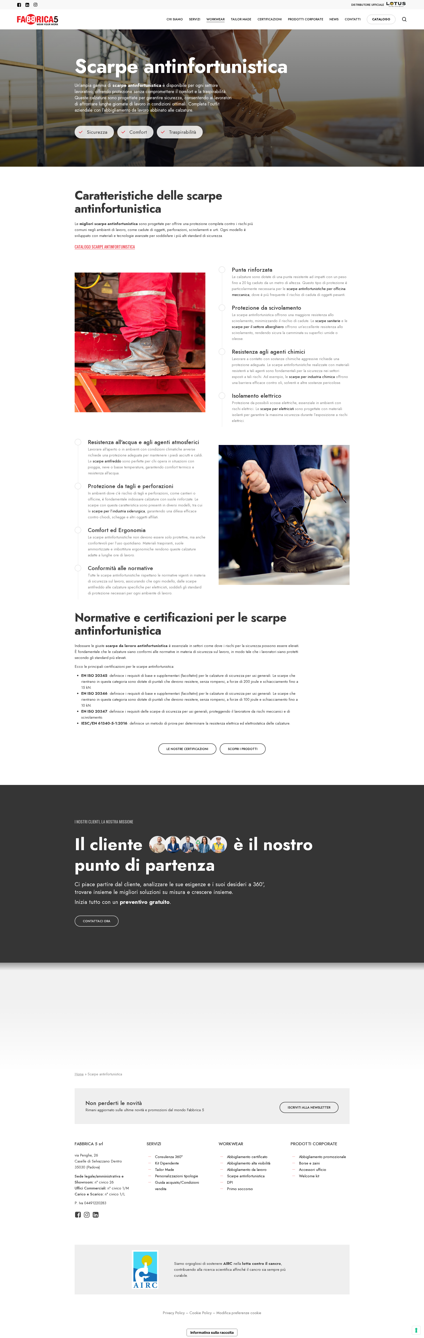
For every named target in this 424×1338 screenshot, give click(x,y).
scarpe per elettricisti (277, 408)
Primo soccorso (240, 1188)
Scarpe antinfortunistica (246, 1176)
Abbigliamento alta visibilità (248, 1163)
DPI (230, 1182)
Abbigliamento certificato (247, 1156)
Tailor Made (164, 1169)
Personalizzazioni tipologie (176, 1176)
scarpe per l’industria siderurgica (118, 511)
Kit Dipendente (167, 1163)
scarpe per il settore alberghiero (258, 326)
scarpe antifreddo (107, 461)
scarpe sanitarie (327, 320)
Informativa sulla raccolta (212, 1332)
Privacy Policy (174, 1312)
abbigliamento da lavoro (126, 110)
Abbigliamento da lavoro (247, 1169)
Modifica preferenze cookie (238, 1312)
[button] (187, 748)
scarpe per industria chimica (312, 376)
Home (79, 1074)
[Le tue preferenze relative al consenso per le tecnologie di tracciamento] (416, 1330)
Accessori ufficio (312, 1169)
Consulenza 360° (169, 1156)
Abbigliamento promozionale (322, 1156)
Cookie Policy (200, 1312)
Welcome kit (309, 1176)
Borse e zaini (309, 1163)
